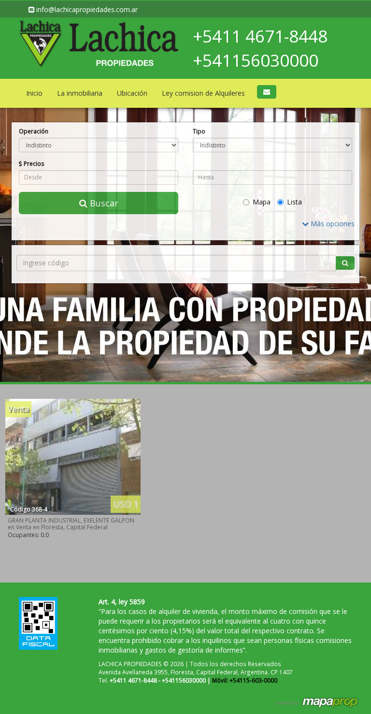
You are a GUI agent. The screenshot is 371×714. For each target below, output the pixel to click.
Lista (294, 201)
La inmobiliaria (79, 93)
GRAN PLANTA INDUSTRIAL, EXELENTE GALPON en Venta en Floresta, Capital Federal (71, 523)
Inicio (34, 93)
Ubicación (132, 93)
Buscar (102, 203)
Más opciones (332, 223)
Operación (33, 131)
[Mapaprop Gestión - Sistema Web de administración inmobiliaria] (317, 702)
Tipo (199, 131)
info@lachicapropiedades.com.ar (86, 9)
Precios (33, 163)
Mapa (262, 201)
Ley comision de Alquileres (203, 93)
